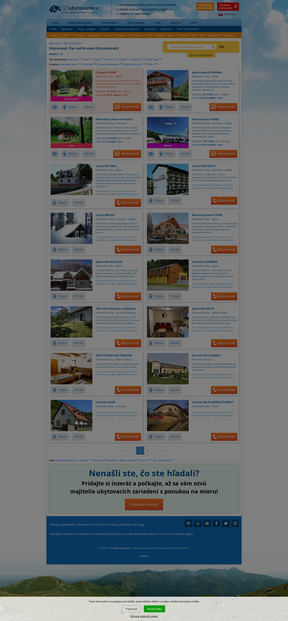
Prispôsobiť (131, 609)
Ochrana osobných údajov (144, 616)
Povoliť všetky (154, 609)
